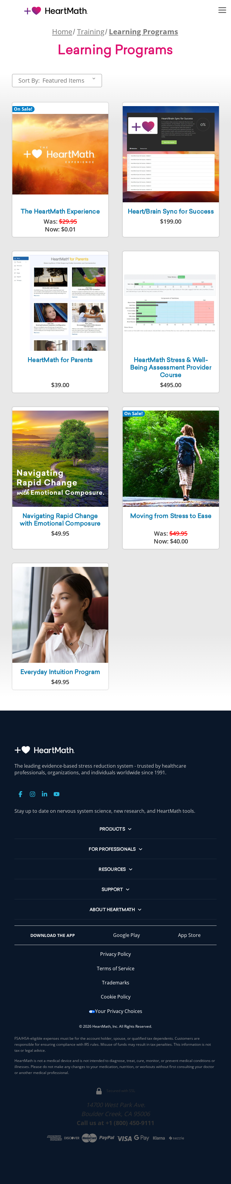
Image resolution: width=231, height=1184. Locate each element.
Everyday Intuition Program (60, 672)
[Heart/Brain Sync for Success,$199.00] (171, 154)
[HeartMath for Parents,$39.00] (60, 303)
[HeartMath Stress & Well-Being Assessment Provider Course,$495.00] (171, 303)
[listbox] (70, 80)
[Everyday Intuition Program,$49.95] (60, 615)
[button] (222, 9)
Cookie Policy (116, 996)
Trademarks (115, 982)
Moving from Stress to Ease (171, 516)
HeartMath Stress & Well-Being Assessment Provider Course (170, 367)
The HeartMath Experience (60, 212)
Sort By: (29, 80)
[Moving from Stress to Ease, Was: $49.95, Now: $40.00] (171, 459)
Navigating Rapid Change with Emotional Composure (60, 520)
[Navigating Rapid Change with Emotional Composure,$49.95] (60, 459)
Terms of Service (115, 968)
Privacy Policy (115, 954)
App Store (189, 935)
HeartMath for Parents (60, 360)
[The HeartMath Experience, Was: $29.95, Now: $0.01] (60, 154)
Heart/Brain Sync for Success (171, 212)
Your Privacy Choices (118, 1011)
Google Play (126, 935)
